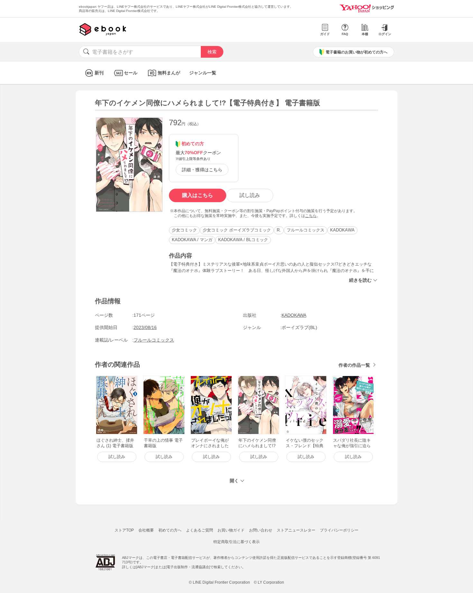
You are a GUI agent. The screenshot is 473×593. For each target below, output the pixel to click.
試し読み (249, 195)
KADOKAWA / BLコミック (243, 239)
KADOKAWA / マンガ (192, 239)
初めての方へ (169, 530)
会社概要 (146, 530)
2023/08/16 (145, 327)
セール (130, 72)
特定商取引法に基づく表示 (236, 542)
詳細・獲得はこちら (202, 169)
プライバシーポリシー (339, 530)
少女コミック (184, 230)
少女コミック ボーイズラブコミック (237, 230)
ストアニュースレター (296, 530)
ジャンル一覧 (202, 72)
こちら (311, 215)
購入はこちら (197, 195)
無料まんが (169, 72)
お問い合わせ (260, 530)
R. (279, 230)
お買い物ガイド (231, 530)
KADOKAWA (342, 230)
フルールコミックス (305, 230)
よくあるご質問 (199, 530)
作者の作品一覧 (354, 365)
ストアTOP (124, 530)
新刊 (99, 72)
